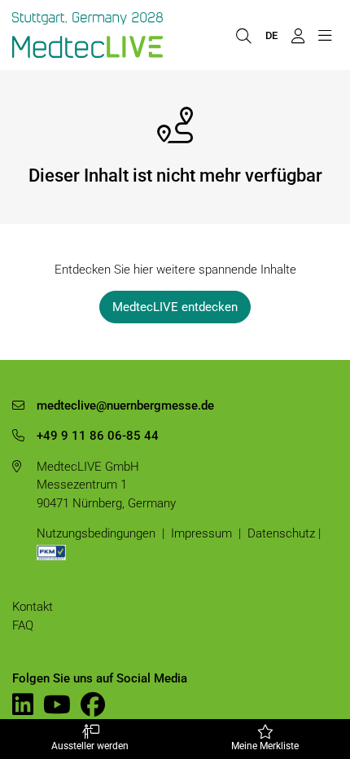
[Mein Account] (297, 35)
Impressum (201, 533)
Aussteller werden (90, 746)
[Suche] (243, 35)
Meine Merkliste (265, 746)
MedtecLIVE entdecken (175, 307)
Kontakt (32, 606)
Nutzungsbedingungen (96, 533)
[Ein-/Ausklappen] (324, 35)
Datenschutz (281, 533)
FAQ (22, 625)
